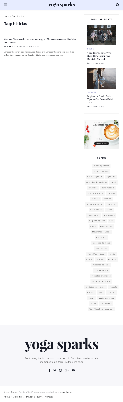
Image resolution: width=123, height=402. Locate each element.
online (92, 298)
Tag (13, 16)
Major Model (106, 226)
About (7, 397)
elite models (108, 188)
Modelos (112, 259)
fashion (107, 199)
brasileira (93, 188)
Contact (49, 397)
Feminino (111, 204)
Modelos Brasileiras (101, 276)
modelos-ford (101, 270)
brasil (113, 182)
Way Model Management (101, 309)
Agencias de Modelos (96, 182)
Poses (90, 49)
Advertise (17, 397)
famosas (96, 199)
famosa (111, 193)
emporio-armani (96, 193)
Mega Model (101, 248)
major (93, 226)
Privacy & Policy (33, 397)
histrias (20, 16)
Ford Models (96, 210)
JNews (14, 392)
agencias (111, 177)
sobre (93, 303)
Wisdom (91, 92)
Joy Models (109, 215)
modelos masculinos (96, 287)
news (100, 292)
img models (93, 215)
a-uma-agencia (94, 177)
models (113, 287)
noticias (111, 292)
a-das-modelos (101, 171)
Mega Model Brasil (96, 254)
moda (112, 254)
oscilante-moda (106, 298)
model (89, 259)
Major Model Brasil (101, 232)
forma (109, 210)
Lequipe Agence (97, 221)
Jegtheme (66, 392)
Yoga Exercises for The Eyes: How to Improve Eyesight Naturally (99, 56)
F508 (9, 46)
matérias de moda (101, 243)
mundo (90, 292)
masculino (101, 237)
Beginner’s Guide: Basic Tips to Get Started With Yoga (100, 99)
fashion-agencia (94, 204)
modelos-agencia (101, 265)
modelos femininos (101, 281)
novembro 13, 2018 (24, 46)
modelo (100, 259)
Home (6, 16)
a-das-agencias (101, 166)
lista (111, 221)
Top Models (106, 303)
